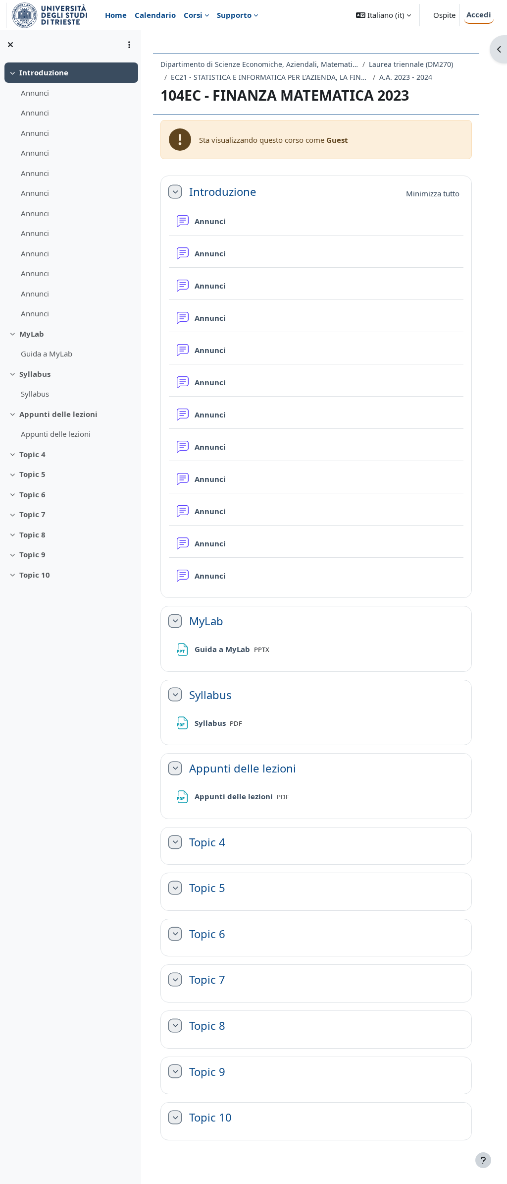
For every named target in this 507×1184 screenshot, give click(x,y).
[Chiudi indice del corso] (10, 45)
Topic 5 (32, 474)
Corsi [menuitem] (193, 15)
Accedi (478, 14)
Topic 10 (34, 575)
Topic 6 (32, 494)
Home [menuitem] (116, 15)
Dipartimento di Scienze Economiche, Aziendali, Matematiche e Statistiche (259, 64)
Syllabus (35, 374)
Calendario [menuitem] (155, 15)
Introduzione (43, 72)
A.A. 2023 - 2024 (405, 77)
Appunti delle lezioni (58, 414)
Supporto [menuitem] (234, 15)
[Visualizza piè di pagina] (483, 1160)
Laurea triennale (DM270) (411, 64)
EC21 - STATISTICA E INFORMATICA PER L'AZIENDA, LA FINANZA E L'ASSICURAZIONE (270, 77)
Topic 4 (32, 454)
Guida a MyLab (46, 353)
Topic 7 (32, 514)
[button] (383, 15)
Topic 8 (32, 534)
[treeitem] (70, 193)
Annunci (35, 93)
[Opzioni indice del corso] (129, 45)
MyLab (31, 334)
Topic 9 (32, 554)
